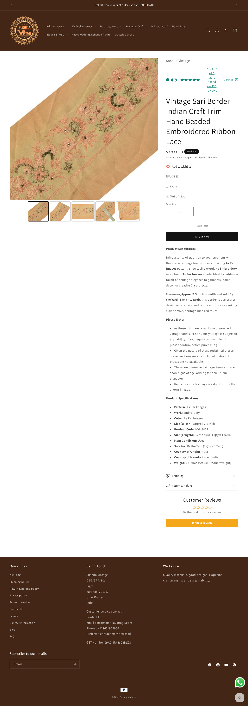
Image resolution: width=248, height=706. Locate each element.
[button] (57, 26)
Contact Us (16, 609)
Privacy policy (18, 595)
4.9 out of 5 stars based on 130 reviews (212, 80)
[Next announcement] (237, 5)
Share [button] (173, 186)
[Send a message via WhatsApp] (240, 682)
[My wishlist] (225, 30)
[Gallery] (84, 140)
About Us (15, 575)
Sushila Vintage (128, 697)
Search (14, 616)
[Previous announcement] (11, 5)
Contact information (22, 623)
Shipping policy (19, 582)
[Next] (152, 128)
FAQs (13, 636)
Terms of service (20, 602)
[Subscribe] (75, 664)
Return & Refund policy (24, 588)
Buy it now (202, 237)
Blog (12, 629)
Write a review (202, 523)
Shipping (188, 157)
